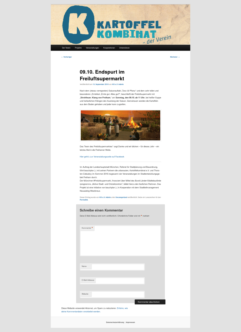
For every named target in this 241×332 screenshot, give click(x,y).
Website (85, 293)
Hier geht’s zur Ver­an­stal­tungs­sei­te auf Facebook (102, 156)
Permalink (84, 199)
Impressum (130, 322)
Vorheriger (66, 57)
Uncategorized (121, 197)
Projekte (78, 47)
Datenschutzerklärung (115, 322)
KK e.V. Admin (118, 84)
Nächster (175, 57)
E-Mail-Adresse (88, 280)
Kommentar (87, 228)
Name (84, 266)
